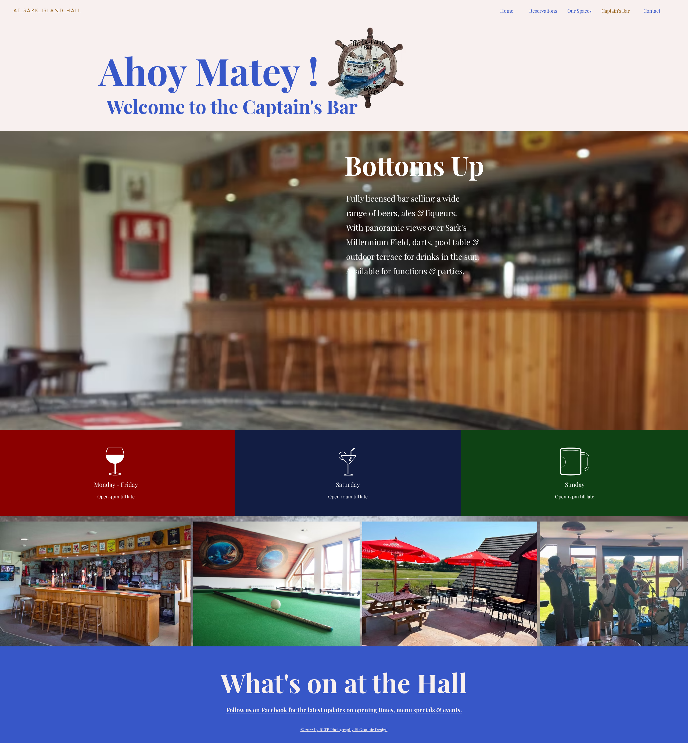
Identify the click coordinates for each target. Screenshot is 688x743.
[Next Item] (679, 584)
